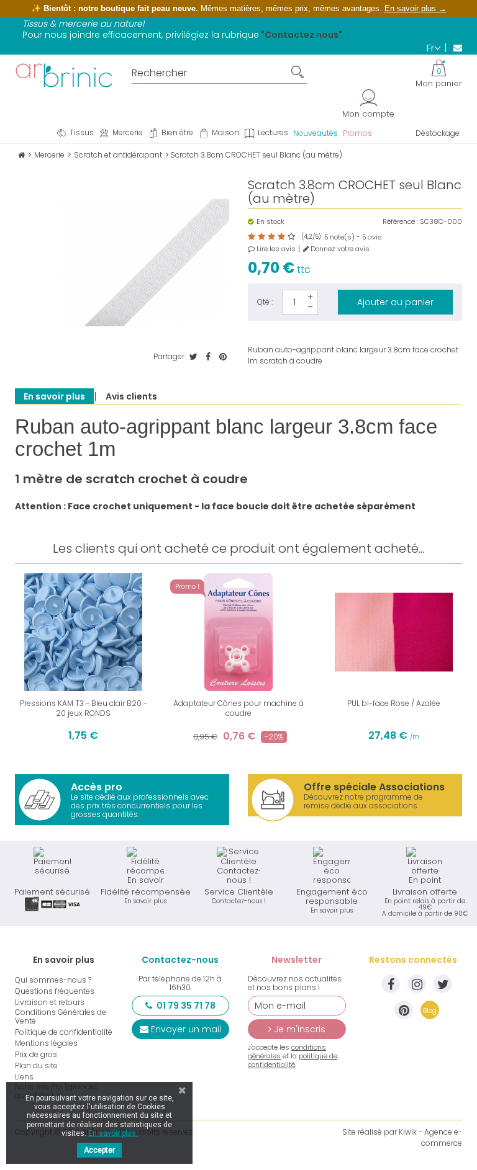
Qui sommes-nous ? (53, 980)
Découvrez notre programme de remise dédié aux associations (374, 795)
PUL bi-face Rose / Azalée (393, 703)
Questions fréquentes (54, 991)
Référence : (400, 221)
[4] (281, 237)
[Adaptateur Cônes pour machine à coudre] (238, 632)
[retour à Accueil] (21, 154)
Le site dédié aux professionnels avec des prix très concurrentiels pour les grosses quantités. (140, 799)
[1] (251, 237)
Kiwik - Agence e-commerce (430, 1137)
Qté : (265, 302)
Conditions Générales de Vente (60, 1016)
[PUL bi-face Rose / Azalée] (394, 632)
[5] (291, 237)
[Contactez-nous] (453, 47)
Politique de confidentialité (63, 1032)
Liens (24, 1077)
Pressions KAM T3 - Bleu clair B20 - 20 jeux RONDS (83, 708)
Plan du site (36, 1065)
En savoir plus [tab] (54, 396)
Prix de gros (36, 1054)
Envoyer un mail (186, 1029)
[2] (261, 237)
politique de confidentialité (292, 1060)
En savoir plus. (113, 1133)
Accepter (99, 1150)
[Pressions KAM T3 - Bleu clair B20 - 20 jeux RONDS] (83, 632)
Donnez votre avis (339, 249)
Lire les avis (275, 249)
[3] (271, 237)
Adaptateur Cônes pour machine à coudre (238, 708)
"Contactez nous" (301, 35)
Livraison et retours (49, 1002)
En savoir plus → (415, 8)
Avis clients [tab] (131, 396)
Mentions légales (46, 1043)
